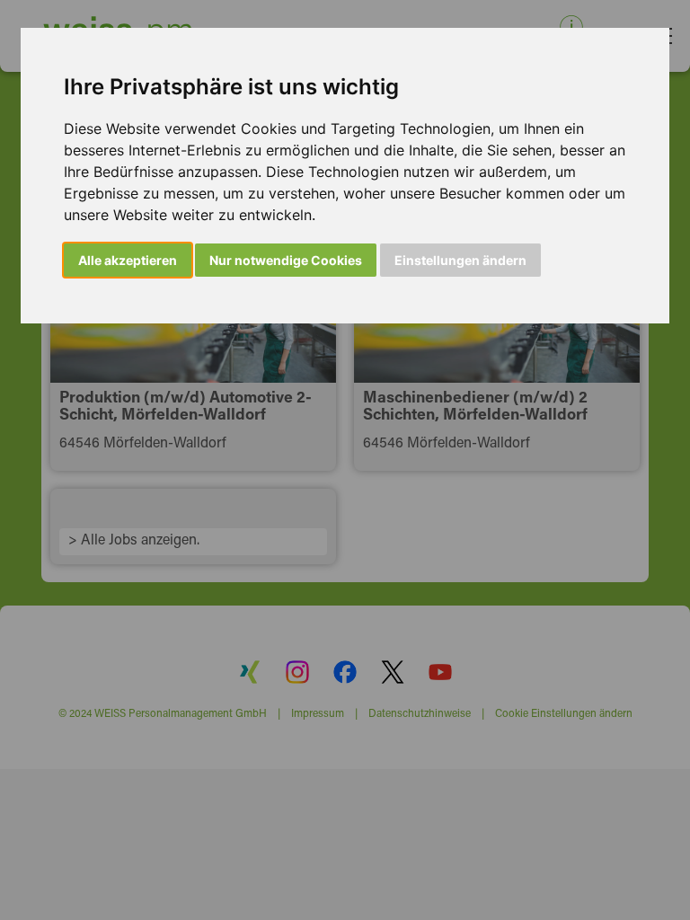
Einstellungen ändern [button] (460, 260)
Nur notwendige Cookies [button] (285, 260)
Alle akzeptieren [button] (127, 260)
